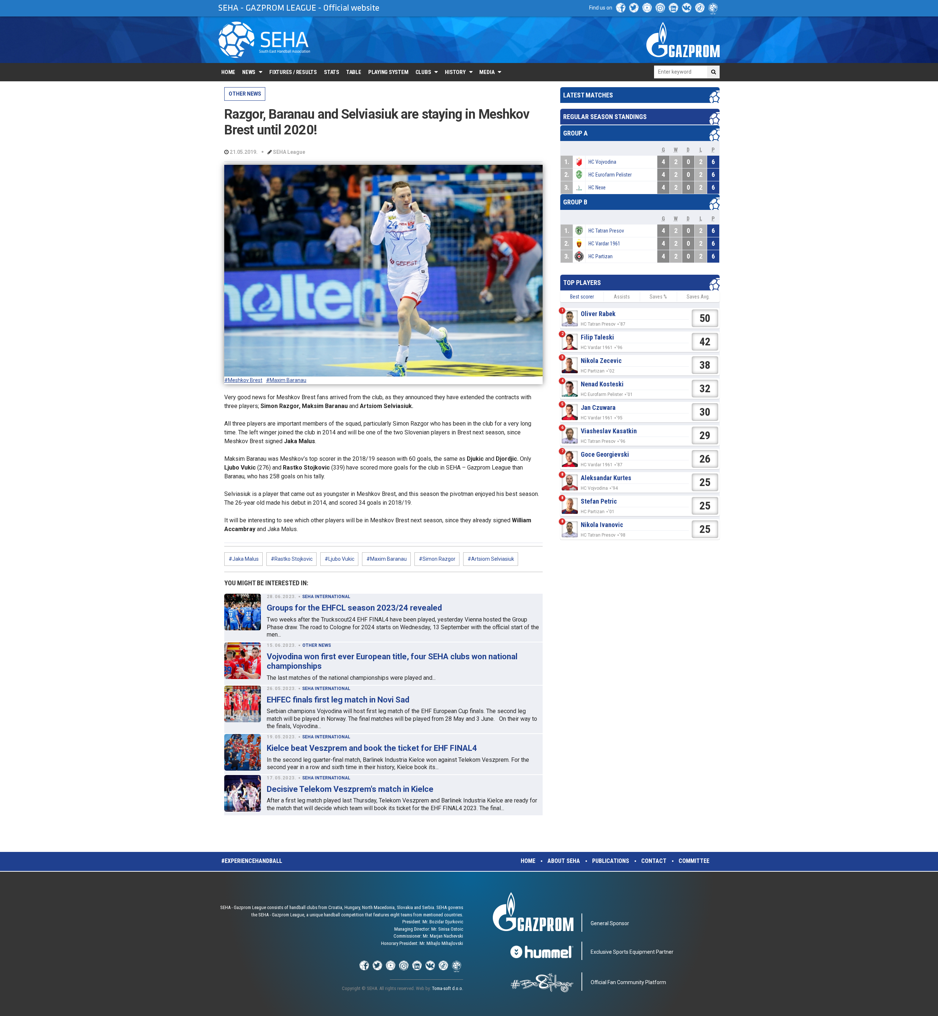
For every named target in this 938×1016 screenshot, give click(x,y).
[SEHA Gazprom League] (264, 39)
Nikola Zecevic (601, 360)
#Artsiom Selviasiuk (491, 559)
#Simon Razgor (437, 559)
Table (353, 72)
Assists (622, 297)
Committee (694, 860)
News (248, 72)
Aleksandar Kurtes (606, 478)
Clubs (423, 72)
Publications (610, 860)
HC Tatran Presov (606, 230)
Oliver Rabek (598, 314)
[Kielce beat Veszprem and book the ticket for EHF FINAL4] (242, 752)
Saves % (658, 297)
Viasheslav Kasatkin (609, 431)
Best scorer (582, 297)
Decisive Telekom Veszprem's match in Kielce (350, 789)
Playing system (388, 72)
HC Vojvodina (602, 161)
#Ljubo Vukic (339, 559)
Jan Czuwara (598, 407)
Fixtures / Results (293, 72)
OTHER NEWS (245, 94)
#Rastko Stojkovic (292, 559)
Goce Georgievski (605, 454)
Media (486, 72)
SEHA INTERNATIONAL (326, 596)
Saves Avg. (698, 297)
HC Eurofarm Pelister (610, 174)
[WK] (686, 7)
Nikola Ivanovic (602, 525)
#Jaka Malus (244, 559)
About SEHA (563, 860)
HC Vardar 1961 (604, 243)
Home (228, 72)
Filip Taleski (597, 337)
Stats (331, 72)
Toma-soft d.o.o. (447, 988)
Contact (653, 860)
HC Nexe (597, 187)
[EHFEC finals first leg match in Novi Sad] (242, 704)
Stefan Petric (599, 501)
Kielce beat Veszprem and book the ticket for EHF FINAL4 (372, 748)
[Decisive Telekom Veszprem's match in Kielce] (242, 793)
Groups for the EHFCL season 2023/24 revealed (354, 607)
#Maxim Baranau (286, 380)
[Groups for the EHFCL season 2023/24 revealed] (242, 612)
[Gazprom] (683, 39)
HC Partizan (600, 256)
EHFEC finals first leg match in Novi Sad (338, 699)
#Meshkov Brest (243, 380)
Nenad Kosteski (602, 384)
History (455, 72)
